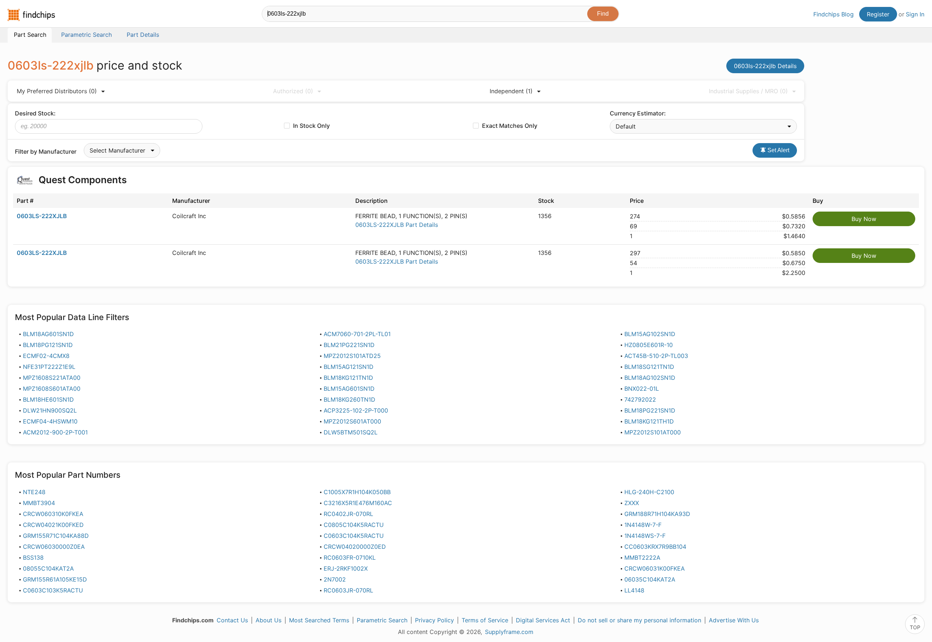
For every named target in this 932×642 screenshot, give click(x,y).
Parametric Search (382, 620)
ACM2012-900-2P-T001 (55, 432)
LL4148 (634, 590)
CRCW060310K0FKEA (53, 513)
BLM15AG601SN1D (349, 388)
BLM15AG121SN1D (349, 366)
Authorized (293, 91)
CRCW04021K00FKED (53, 524)
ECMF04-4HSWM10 (50, 421)
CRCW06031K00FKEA (654, 568)
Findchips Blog (833, 14)
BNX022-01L (641, 388)
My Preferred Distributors (57, 91)
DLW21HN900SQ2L (50, 410)
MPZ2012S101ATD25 (352, 355)
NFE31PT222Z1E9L (49, 366)
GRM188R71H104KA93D (657, 513)
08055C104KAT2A (48, 568)
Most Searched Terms (319, 620)
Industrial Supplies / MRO (748, 91)
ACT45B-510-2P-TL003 (656, 355)
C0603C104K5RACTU (354, 535)
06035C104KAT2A (649, 579)
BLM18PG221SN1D (649, 410)
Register (878, 14)
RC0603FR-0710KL (350, 557)
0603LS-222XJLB (42, 216)
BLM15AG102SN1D (649, 334)
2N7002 (335, 579)
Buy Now (864, 218)
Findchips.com (31, 15)
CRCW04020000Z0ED (355, 546)
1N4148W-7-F (643, 524)
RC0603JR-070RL (348, 590)
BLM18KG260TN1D (349, 399)
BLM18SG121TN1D (649, 366)
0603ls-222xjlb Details (765, 66)
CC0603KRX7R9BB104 (655, 546)
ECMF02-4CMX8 (46, 355)
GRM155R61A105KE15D (55, 579)
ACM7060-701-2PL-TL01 (357, 334)
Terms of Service (485, 620)
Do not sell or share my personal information (639, 620)
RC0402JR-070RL (348, 513)
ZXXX (631, 503)
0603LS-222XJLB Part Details (396, 224)
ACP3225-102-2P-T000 (356, 410)
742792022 (640, 399)
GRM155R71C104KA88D (56, 535)
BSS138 (33, 557)
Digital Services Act (543, 620)
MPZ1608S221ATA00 (51, 377)
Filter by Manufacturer (45, 151)
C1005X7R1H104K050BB (357, 492)
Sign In (915, 14)
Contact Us (232, 620)
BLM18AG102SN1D (649, 377)
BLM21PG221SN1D (349, 344)
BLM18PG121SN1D (48, 344)
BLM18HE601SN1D (48, 399)
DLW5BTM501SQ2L (351, 432)
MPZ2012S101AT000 (652, 432)
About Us (268, 620)
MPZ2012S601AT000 (352, 421)
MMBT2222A (642, 557)
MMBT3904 (39, 503)
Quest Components (82, 179)
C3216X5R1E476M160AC (358, 503)
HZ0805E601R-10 (648, 344)
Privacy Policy (434, 620)
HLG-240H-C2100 (649, 492)
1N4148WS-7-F (645, 535)
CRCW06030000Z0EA (54, 546)
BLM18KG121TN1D (348, 377)
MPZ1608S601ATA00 (51, 388)
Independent (511, 91)
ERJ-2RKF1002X (346, 568)
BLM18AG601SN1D (48, 334)
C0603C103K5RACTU (53, 590)
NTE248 (34, 492)
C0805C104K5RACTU (354, 524)
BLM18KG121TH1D (649, 421)
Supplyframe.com (509, 631)
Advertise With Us (734, 620)
